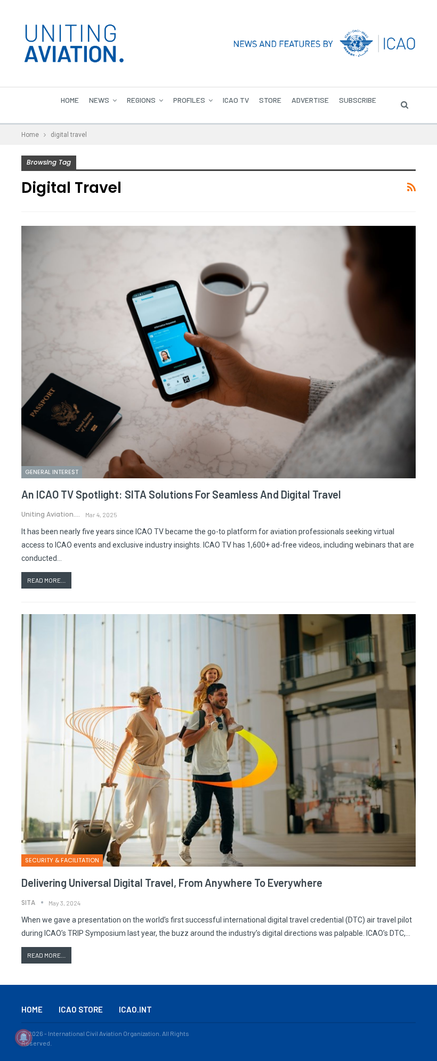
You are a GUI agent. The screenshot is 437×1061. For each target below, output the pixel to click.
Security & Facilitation (62, 860)
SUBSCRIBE (357, 99)
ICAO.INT (135, 1009)
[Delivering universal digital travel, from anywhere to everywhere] (218, 740)
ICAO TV (236, 99)
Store (270, 99)
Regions (141, 99)
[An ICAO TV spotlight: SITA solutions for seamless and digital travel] (218, 352)
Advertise (310, 99)
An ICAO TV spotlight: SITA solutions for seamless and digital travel (181, 494)
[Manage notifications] (23, 1037)
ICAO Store (81, 1009)
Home (70, 99)
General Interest (51, 472)
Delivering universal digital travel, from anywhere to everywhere (171, 882)
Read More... (46, 580)
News (99, 99)
